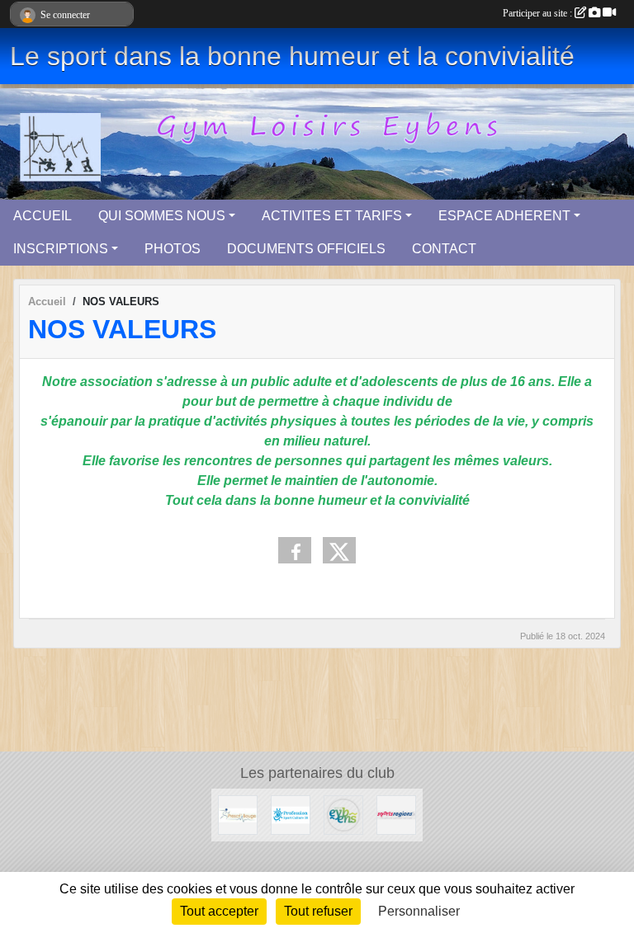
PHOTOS (172, 249)
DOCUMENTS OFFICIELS (306, 249)
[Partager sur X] (339, 550)
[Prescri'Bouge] (238, 814)
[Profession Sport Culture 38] (290, 814)
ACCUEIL (42, 216)
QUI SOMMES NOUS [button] (161, 216)
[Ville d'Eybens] (343, 814)
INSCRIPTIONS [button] (60, 249)
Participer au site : (539, 13)
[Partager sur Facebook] (294, 550)
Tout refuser (318, 911)
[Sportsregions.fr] (396, 814)
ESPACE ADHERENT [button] (504, 216)
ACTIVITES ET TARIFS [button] (332, 216)
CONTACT (444, 249)
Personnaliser (419, 911)
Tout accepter (219, 911)
